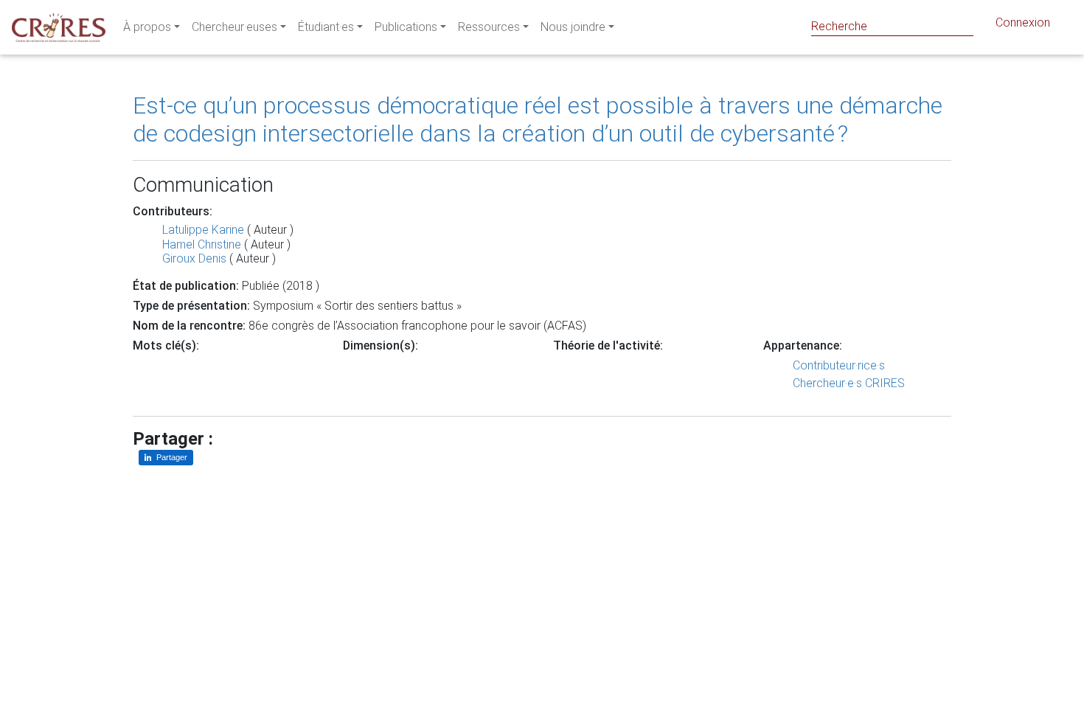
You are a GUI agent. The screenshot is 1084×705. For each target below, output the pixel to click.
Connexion (1023, 22)
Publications (406, 27)
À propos (147, 27)
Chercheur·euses (234, 27)
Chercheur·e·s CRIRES (849, 383)
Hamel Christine (201, 244)
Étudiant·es (326, 27)
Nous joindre (573, 27)
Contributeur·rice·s (839, 365)
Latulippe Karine (203, 230)
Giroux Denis (194, 258)
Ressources (489, 27)
